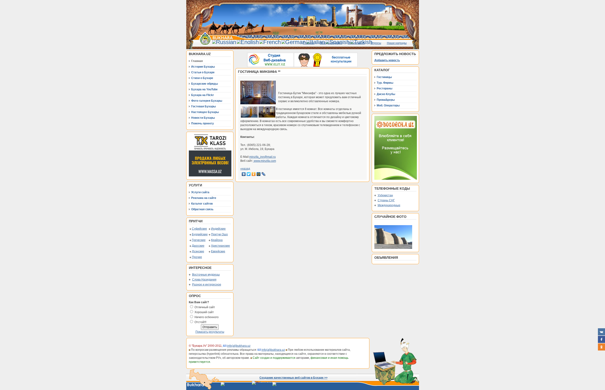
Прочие (197, 257)
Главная (308, 43)
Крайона (217, 240)
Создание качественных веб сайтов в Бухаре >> (293, 377)
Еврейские (218, 251)
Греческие (199, 240)
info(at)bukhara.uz (239, 345)
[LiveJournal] (263, 174)
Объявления (356, 43)
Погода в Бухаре (331, 43)
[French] (270, 42)
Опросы (376, 43)
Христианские (220, 245)
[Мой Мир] (258, 174)
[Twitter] (248, 174)
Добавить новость (387, 60)
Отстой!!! (200, 322)
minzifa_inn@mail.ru (262, 156)
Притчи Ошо (219, 234)
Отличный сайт (204, 307)
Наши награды (397, 43)
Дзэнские (198, 251)
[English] (248, 42)
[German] (293, 42)
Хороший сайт (204, 312)
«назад (245, 168)
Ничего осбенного (206, 317)
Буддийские (200, 234)
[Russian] (224, 42)
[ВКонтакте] (243, 174)
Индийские (218, 228)
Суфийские (199, 228)
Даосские (198, 245)
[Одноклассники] (253, 174)
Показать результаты (209, 331)
